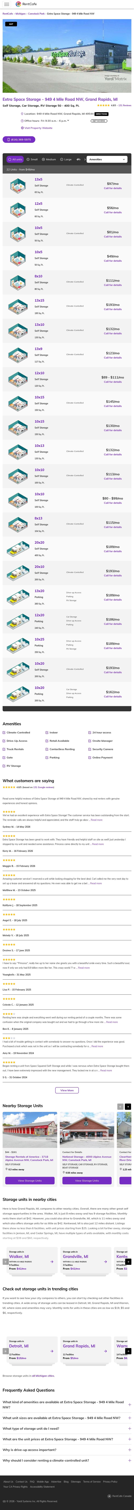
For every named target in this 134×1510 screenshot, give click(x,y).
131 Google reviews (43, 787)
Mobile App (43, 1481)
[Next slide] (127, 56)
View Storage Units (30, 1180)
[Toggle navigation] (6, 4)
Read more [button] (96, 819)
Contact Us (21, 1481)
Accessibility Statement (42, 1486)
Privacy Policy (110, 1481)
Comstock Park (36, 13)
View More (67, 1090)
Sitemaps (76, 1481)
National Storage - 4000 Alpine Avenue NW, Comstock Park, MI (86, 1158)
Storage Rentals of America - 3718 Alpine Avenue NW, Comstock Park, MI (29, 1158)
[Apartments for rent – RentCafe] (26, 4)
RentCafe (8, 13)
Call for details (113, 188)
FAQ (32, 1481)
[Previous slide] (4, 159)
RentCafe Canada (121, 1496)
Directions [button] (101, 114)
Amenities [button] (95, 159)
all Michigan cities (43, 1375)
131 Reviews (124, 105)
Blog (66, 1481)
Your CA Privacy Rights (15, 1486)
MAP (11, 24)
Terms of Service (92, 1481)
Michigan (20, 13)
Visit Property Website (38, 128)
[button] (19, 139)
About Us (8, 1481)
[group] (15, 159)
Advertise (56, 1481)
